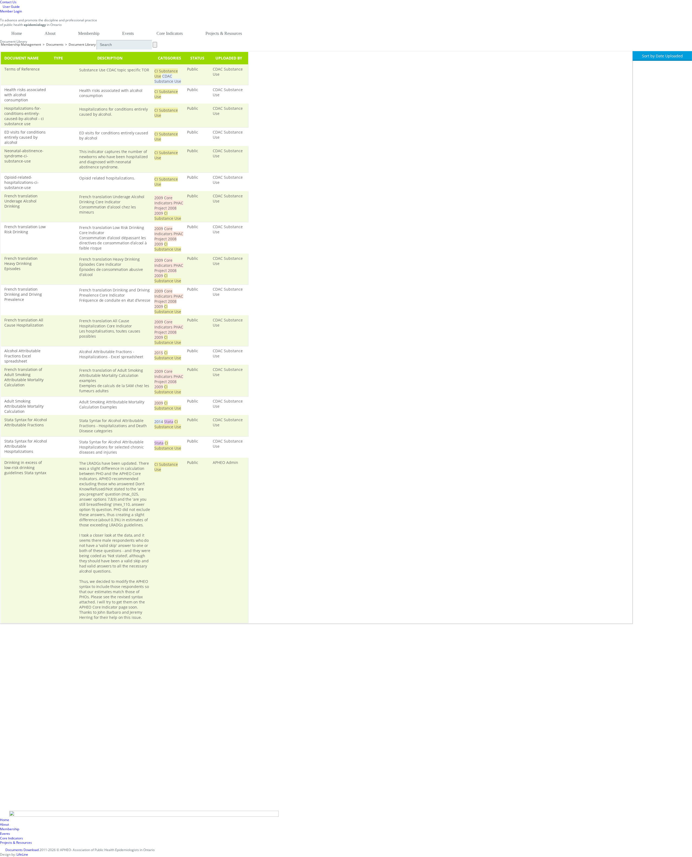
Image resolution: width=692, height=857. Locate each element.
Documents (55, 44)
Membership (88, 33)
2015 (158, 352)
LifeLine (22, 854)
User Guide (11, 6)
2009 (158, 197)
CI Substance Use (167, 216)
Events (128, 33)
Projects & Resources (223, 33)
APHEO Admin (225, 462)
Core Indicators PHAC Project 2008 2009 (168, 205)
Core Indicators (170, 33)
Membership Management (21, 44)
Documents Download (22, 850)
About (50, 33)
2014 (158, 421)
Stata (168, 421)
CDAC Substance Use (167, 79)
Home (16, 33)
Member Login (11, 11)
